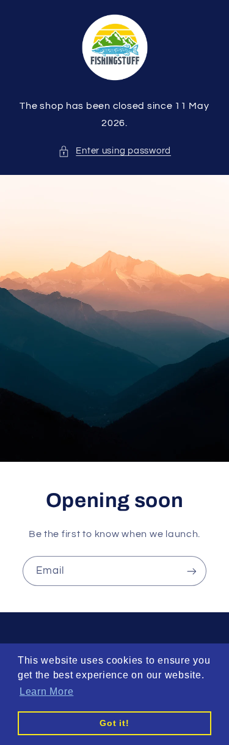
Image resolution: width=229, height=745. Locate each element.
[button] (114, 151)
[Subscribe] (192, 571)
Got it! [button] (114, 723)
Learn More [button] (46, 691)
